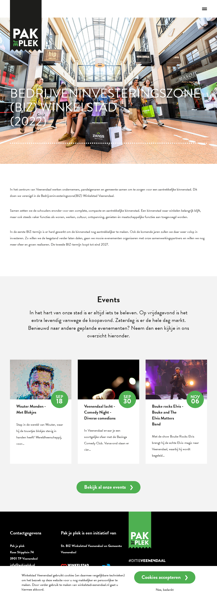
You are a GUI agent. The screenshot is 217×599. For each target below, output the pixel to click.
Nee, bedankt (165, 589)
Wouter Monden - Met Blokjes (31, 409)
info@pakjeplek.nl (22, 564)
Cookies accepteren (161, 577)
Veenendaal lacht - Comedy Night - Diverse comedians (99, 412)
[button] (204, 9)
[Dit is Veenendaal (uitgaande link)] (159, 560)
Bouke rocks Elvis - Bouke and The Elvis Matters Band (167, 415)
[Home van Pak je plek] (159, 530)
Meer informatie (56, 589)
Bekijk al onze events (105, 487)
